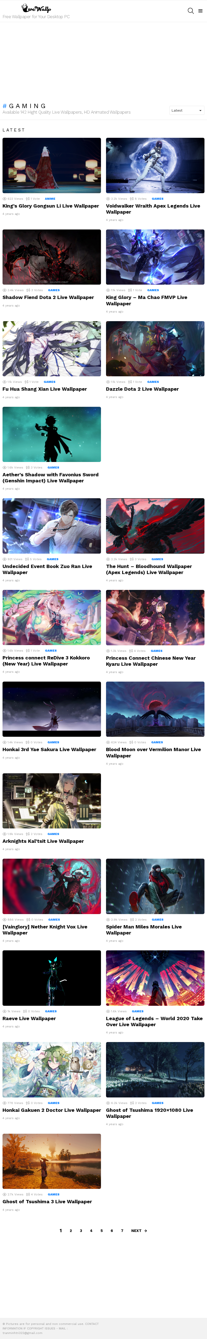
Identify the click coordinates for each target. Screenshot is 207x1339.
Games (158, 198)
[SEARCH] (191, 11)
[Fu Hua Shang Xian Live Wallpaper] (52, 349)
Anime (50, 198)
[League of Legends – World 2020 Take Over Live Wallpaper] (155, 978)
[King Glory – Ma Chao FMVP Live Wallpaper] (155, 257)
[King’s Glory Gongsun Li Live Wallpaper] (52, 165)
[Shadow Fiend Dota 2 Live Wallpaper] (52, 257)
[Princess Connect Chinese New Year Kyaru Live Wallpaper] (155, 617)
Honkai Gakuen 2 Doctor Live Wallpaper (52, 1110)
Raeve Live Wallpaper (29, 1018)
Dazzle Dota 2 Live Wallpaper (142, 389)
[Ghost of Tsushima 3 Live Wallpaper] (52, 1161)
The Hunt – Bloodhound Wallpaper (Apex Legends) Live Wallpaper (149, 569)
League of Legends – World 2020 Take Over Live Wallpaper (154, 1021)
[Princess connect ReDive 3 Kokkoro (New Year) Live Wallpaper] (52, 617)
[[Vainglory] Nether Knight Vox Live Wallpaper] (52, 886)
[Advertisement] (103, 59)
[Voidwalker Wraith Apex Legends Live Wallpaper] (155, 165)
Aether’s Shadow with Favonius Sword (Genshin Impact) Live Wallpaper (51, 478)
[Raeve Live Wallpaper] (52, 978)
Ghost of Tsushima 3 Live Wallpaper (47, 1201)
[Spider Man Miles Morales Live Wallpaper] (155, 886)
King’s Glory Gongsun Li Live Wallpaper (51, 206)
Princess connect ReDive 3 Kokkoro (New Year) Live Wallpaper (46, 661)
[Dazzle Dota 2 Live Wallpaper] (155, 348)
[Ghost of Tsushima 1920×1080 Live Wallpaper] (155, 1069)
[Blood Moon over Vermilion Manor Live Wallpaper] (155, 709)
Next (136, 1230)
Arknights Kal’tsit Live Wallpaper (43, 841)
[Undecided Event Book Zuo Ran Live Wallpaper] (52, 525)
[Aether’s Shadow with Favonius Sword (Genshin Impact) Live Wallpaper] (52, 434)
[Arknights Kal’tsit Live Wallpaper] (52, 800)
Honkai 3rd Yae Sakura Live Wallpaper (49, 749)
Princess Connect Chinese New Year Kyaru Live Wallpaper (151, 661)
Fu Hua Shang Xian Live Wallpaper (45, 389)
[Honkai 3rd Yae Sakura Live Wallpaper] (52, 709)
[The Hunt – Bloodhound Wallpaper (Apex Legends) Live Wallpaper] (155, 525)
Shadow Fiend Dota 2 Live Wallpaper (48, 297)
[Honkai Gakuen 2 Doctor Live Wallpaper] (52, 1069)
